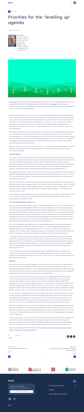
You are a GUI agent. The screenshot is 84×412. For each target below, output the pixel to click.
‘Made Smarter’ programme (46, 255)
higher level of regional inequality (60, 134)
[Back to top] (74, 381)
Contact (51, 390)
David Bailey (54, 104)
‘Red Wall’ (60, 119)
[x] (14, 399)
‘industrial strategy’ (30, 126)
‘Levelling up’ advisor (50, 122)
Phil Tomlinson (13, 102)
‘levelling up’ (30, 115)
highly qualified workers (38, 297)
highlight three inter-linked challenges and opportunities (30, 146)
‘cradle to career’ (25, 290)
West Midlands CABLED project (22, 196)
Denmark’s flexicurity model (50, 285)
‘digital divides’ (40, 226)
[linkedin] (9, 399)
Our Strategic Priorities (56, 385)
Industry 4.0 (60, 205)
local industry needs (20, 302)
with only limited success (58, 138)
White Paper (18, 124)
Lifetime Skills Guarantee (16, 279)
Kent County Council (68, 310)
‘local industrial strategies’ (57, 126)
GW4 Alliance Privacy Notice (58, 394)
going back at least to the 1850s (47, 136)
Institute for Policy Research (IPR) (25, 330)
